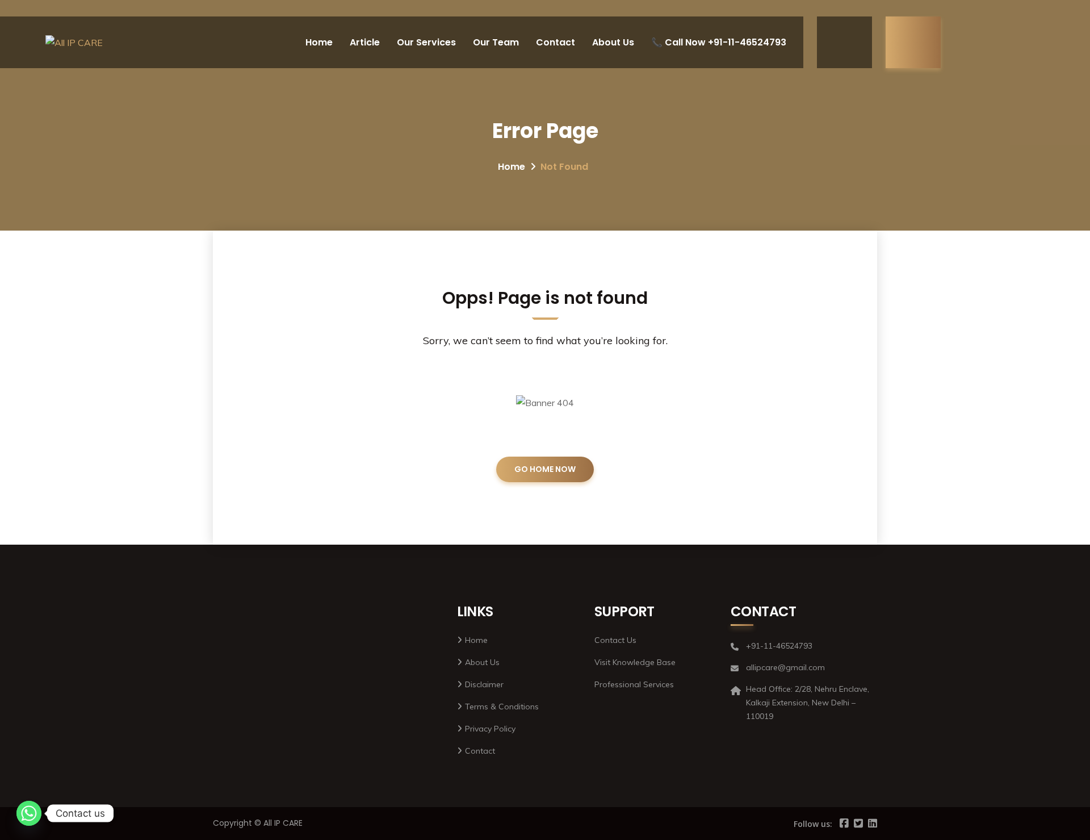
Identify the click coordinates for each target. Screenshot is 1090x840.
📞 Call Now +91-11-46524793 (718, 42)
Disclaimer (484, 684)
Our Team (496, 42)
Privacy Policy (490, 729)
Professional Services (634, 684)
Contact (555, 42)
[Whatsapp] (28, 813)
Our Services (426, 42)
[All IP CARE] (74, 43)
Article (365, 42)
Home (319, 42)
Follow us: (813, 823)
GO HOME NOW (545, 469)
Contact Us (615, 640)
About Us (613, 42)
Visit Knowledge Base (635, 662)
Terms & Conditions (502, 706)
